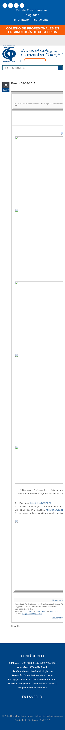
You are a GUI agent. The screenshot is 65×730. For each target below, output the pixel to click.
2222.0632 (29, 611)
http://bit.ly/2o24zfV (55, 510)
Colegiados (31, 15)
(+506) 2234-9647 (47, 663)
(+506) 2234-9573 (29, 663)
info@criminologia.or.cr (32, 614)
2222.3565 (54, 611)
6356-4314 (35, 667)
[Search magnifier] (60, 68)
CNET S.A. (45, 720)
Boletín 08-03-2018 (23, 83)
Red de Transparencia (31, 10)
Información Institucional (31, 19)
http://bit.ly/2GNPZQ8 (40, 503)
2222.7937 (40, 611)
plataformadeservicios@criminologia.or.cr (32, 671)
